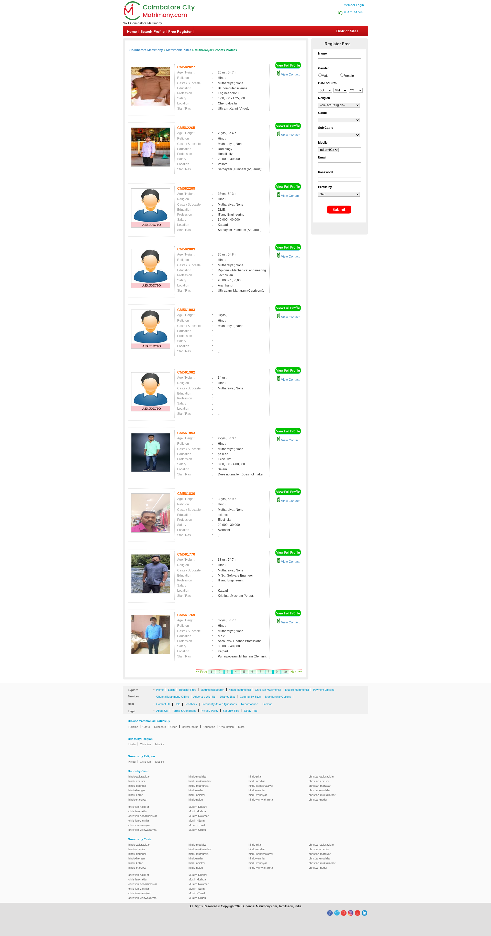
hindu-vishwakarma (261, 799)
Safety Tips (250, 710)
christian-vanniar (138, 820)
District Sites (347, 31)
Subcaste (160, 726)
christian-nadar (318, 799)
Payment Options (323, 689)
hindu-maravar (137, 799)
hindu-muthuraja (198, 785)
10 (285, 672)
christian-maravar (320, 785)
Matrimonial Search (212, 689)
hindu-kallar (135, 794)
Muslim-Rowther (198, 815)
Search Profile (152, 31)
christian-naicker (138, 806)
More (241, 726)
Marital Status (190, 726)
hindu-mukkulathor (199, 781)
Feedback (191, 704)
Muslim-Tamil (196, 825)
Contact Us (163, 704)
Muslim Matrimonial (297, 689)
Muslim (159, 744)
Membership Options (278, 696)
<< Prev (201, 672)
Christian (145, 744)
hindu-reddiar (257, 781)
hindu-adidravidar (139, 776)
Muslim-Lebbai (197, 811)
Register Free (187, 689)
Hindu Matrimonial (240, 689)
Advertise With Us (204, 696)
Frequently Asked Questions (219, 704)
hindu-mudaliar (197, 776)
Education (209, 726)
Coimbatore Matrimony (146, 50)
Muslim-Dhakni (197, 806)
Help (177, 704)
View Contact (289, 74)
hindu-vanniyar (258, 794)
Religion (133, 726)
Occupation (226, 726)
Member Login (354, 5)
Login (171, 689)
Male (325, 76)
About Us (162, 710)
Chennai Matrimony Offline (172, 696)
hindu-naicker (196, 794)
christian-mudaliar (320, 790)
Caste (146, 726)
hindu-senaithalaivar (261, 785)
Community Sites (250, 696)
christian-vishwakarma (142, 829)
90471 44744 (353, 12)
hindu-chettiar (136, 781)
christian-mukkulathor (322, 794)
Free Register (180, 31)
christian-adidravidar (321, 776)
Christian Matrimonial (268, 689)
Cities (173, 726)
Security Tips (231, 710)
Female (348, 76)
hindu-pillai (255, 776)
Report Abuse (249, 704)
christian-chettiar (319, 781)
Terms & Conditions (184, 710)
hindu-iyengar (136, 790)
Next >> (296, 672)
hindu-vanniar (257, 790)
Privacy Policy (209, 710)
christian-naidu (137, 811)
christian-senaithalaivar (142, 815)
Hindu (132, 744)
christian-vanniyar (139, 825)
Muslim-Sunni (196, 820)
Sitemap (267, 704)
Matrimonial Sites (179, 50)
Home (132, 31)
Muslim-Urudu (197, 829)
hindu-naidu (195, 799)
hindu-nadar (195, 790)
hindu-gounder (137, 785)
